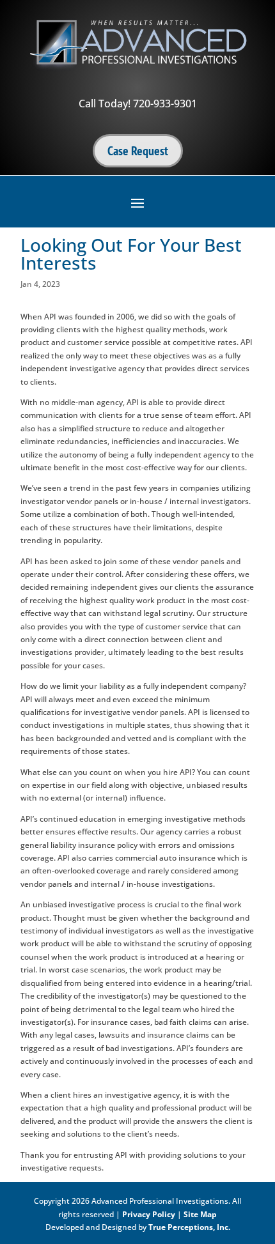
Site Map (200, 1214)
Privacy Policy (148, 1214)
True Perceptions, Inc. (189, 1227)
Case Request (137, 150)
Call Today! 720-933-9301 (138, 103)
